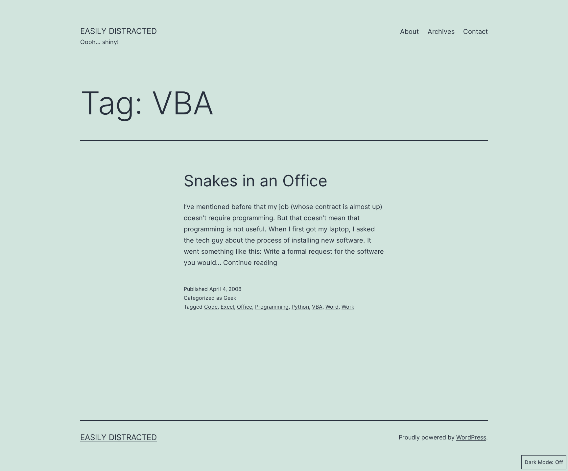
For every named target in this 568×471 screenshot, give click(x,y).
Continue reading (250, 263)
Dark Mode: (539, 462)
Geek (230, 297)
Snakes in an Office (255, 180)
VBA (317, 306)
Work (348, 306)
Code (211, 306)
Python (300, 306)
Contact (475, 31)
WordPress (471, 437)
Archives (441, 31)
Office (244, 306)
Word (332, 306)
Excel (227, 306)
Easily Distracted (118, 31)
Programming (272, 306)
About (409, 31)
